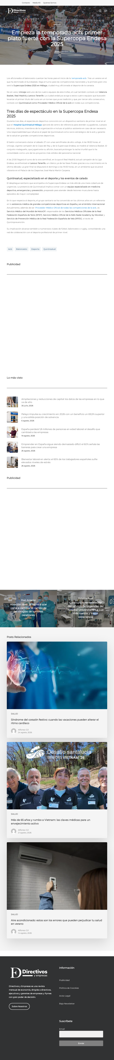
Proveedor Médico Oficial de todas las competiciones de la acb (65, 207)
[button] (105, 11)
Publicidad (64, 980)
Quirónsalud (49, 249)
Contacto (26, 3)
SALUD (57, 24)
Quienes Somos (49, 3)
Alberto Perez (42, 51)
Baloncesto (21, 249)
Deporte (35, 249)
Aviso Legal (64, 996)
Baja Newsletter (67, 1003)
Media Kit (36, 3)
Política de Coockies (69, 988)
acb (10, 249)
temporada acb (79, 78)
